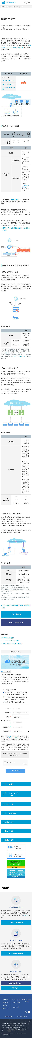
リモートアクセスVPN (8, 88)
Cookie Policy (14, 1025)
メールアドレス (6, 721)
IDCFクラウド (6, 671)
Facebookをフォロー (16, 983)
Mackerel (15, 199)
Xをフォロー (16, 988)
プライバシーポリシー (11, 736)
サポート (7, 353)
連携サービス (9, 822)
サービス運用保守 (10, 813)
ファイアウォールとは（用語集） (12, 644)
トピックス (16, 1007)
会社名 (7, 713)
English (5, 1005)
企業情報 (5, 999)
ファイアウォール (8, 81)
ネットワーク (9, 804)
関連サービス (9, 840)
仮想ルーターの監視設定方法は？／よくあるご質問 (16, 229)
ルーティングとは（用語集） (11, 641)
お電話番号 (6, 727)
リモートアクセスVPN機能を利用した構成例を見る (16, 606)
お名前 (7, 708)
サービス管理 (9, 784)
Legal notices (8, 1016)
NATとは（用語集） (8, 638)
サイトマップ (5, 1008)
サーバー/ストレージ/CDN (11, 794)
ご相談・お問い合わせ (16, 923)
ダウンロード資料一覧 (16, 953)
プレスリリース (16, 999)
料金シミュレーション (16, 622)
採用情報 (5, 1002)
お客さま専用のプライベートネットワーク (16, 46)
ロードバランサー (8, 84)
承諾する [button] (5, 1034)
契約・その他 (9, 831)
